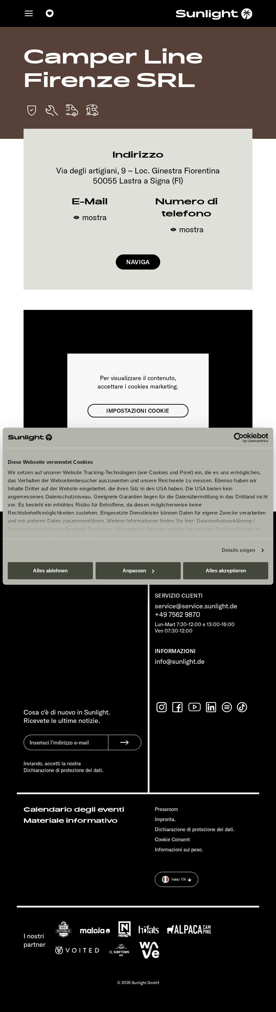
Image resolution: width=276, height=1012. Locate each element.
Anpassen (134, 570)
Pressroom (166, 809)
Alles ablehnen (50, 570)
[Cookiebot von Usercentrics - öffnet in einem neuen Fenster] (238, 438)
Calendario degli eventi (74, 810)
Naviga (137, 262)
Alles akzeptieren (226, 570)
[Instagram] (162, 707)
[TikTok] (242, 707)
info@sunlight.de (180, 661)
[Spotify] (227, 707)
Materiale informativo (70, 821)
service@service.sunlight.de (196, 606)
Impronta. (165, 819)
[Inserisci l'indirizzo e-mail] (66, 747)
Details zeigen (238, 550)
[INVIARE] (124, 742)
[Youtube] (194, 707)
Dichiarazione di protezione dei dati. (195, 829)
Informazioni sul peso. (179, 849)
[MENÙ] (29, 13)
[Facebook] (178, 707)
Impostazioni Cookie (137, 410)
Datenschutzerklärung (224, 521)
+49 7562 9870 (177, 614)
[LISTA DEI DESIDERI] (49, 13)
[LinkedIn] (211, 707)
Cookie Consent (172, 839)
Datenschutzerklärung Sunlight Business (59, 529)
